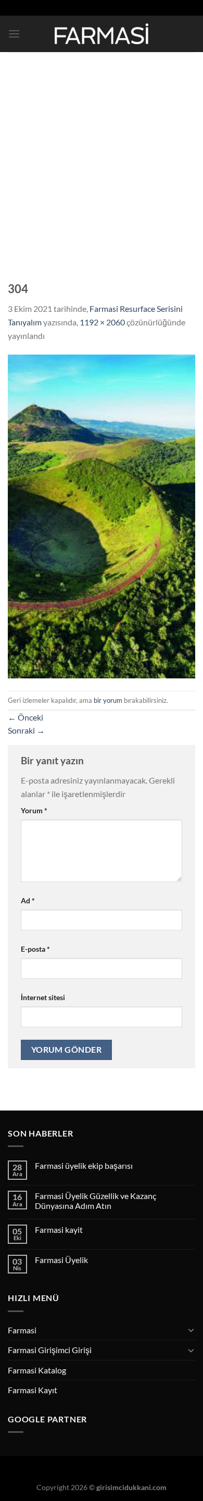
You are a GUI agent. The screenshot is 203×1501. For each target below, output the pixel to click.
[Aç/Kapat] (191, 1329)
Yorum (34, 810)
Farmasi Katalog (37, 1370)
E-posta (35, 948)
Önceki (25, 717)
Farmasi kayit (59, 1229)
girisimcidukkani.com (131, 1487)
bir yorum (108, 700)
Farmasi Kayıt (32, 1390)
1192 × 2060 (102, 322)
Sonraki (26, 730)
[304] (101, 515)
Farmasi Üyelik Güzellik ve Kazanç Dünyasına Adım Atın (95, 1200)
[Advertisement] (101, 158)
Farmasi (22, 1330)
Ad (28, 900)
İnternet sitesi (43, 997)
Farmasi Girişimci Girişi (50, 1350)
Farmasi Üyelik (61, 1260)
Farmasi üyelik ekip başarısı (84, 1165)
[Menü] (14, 33)
